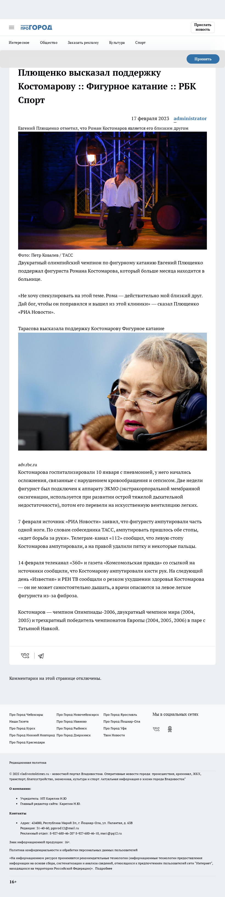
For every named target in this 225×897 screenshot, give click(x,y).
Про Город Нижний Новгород (32, 735)
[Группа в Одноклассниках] (170, 729)
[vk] (25, 656)
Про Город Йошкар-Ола (121, 721)
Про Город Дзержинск (74, 735)
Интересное (19, 42)
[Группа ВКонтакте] (156, 729)
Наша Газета (19, 721)
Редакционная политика (27, 762)
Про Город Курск (22, 728)
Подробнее (103, 868)
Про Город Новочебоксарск (78, 714)
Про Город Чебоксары (26, 714)
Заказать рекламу (83, 42)
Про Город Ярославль (120, 714)
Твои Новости (114, 735)
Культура (117, 42)
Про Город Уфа (114, 728)
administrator (190, 118)
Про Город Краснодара (27, 742)
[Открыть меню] (11, 27)
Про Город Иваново (72, 721)
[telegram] (42, 656)
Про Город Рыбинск (72, 728)
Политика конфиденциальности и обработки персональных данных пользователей (73, 850)
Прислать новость (202, 27)
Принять (203, 58)
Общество (48, 42)
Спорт (140, 42)
